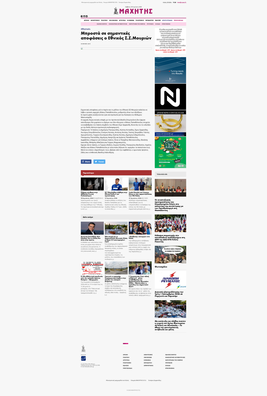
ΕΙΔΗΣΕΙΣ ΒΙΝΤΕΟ (102, 24)
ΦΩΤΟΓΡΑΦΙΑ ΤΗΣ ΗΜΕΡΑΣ (137, 24)
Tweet (101, 161)
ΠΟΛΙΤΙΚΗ (104, 20)
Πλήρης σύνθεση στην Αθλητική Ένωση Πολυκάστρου (89, 194)
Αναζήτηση (181, 2)
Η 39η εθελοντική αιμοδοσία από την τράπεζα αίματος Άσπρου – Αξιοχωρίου (92, 278)
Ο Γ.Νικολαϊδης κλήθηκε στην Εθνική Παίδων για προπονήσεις (116, 194)
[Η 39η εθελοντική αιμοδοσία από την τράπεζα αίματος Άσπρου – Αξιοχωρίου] (92, 267)
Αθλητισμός (85, 29)
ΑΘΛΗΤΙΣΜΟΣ (95, 20)
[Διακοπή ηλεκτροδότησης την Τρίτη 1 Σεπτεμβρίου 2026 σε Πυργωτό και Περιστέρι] (170, 280)
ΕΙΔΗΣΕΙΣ (158, 20)
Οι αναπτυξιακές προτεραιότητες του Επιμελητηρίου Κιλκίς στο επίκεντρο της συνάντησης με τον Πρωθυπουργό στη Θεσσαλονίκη (169, 205)
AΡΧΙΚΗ (86, 20)
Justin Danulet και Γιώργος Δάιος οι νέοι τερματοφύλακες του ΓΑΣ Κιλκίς (140, 194)
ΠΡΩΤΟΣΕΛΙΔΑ (178, 20)
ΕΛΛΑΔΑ (157, 24)
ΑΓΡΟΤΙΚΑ (122, 20)
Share (87, 161)
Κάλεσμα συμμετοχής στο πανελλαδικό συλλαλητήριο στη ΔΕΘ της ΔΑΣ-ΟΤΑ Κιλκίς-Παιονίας (170, 238)
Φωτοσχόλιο (161, 266)
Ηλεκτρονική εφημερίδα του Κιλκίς (91, 2)
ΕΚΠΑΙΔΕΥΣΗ (149, 20)
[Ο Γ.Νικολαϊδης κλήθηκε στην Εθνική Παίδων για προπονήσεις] (116, 183)
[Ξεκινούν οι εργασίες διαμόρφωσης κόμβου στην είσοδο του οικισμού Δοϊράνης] (116, 267)
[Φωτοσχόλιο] (170, 254)
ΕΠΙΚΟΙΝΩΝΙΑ (166, 24)
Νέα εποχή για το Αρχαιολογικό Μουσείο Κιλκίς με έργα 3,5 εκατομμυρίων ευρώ (116, 239)
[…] (86, 209)
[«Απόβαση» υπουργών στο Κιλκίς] (140, 228)
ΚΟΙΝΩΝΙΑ (130, 20)
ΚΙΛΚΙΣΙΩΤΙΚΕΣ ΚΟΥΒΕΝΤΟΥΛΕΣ (118, 24)
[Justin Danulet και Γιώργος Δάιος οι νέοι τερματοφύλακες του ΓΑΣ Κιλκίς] (140, 183)
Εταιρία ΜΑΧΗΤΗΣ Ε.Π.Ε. (110, 2)
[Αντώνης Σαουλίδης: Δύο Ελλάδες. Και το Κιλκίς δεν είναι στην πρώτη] (92, 228)
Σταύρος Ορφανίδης (125, 2)
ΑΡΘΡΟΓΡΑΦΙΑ (167, 20)
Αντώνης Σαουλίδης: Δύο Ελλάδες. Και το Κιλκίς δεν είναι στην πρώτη (91, 238)
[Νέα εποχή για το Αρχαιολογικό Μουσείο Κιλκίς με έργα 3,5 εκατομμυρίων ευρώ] (116, 228)
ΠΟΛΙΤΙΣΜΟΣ (140, 20)
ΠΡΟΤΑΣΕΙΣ (150, 24)
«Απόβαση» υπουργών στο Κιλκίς (139, 237)
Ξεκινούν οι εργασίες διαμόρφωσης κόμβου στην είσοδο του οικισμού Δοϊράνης (115, 278)
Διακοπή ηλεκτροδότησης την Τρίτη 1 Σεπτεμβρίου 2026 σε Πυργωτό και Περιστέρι (169, 293)
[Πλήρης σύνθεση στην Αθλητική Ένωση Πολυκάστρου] (92, 183)
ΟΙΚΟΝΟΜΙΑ (113, 20)
